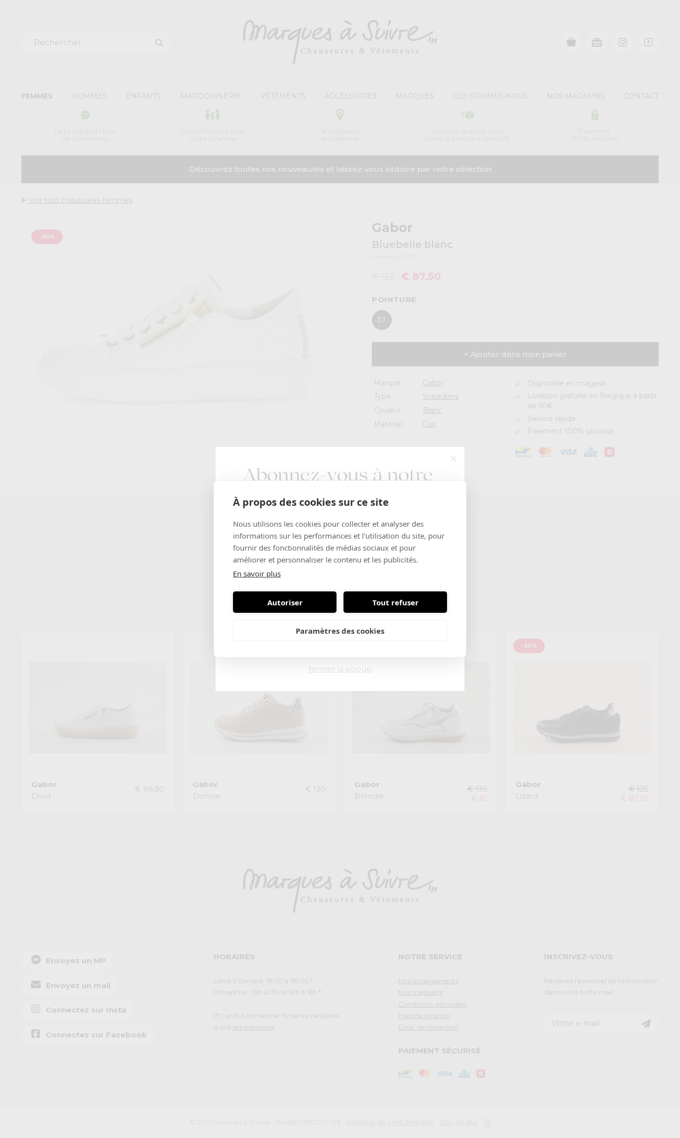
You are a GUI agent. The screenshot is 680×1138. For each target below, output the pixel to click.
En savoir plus (257, 573)
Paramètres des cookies (340, 631)
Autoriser (285, 602)
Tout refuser (395, 602)
